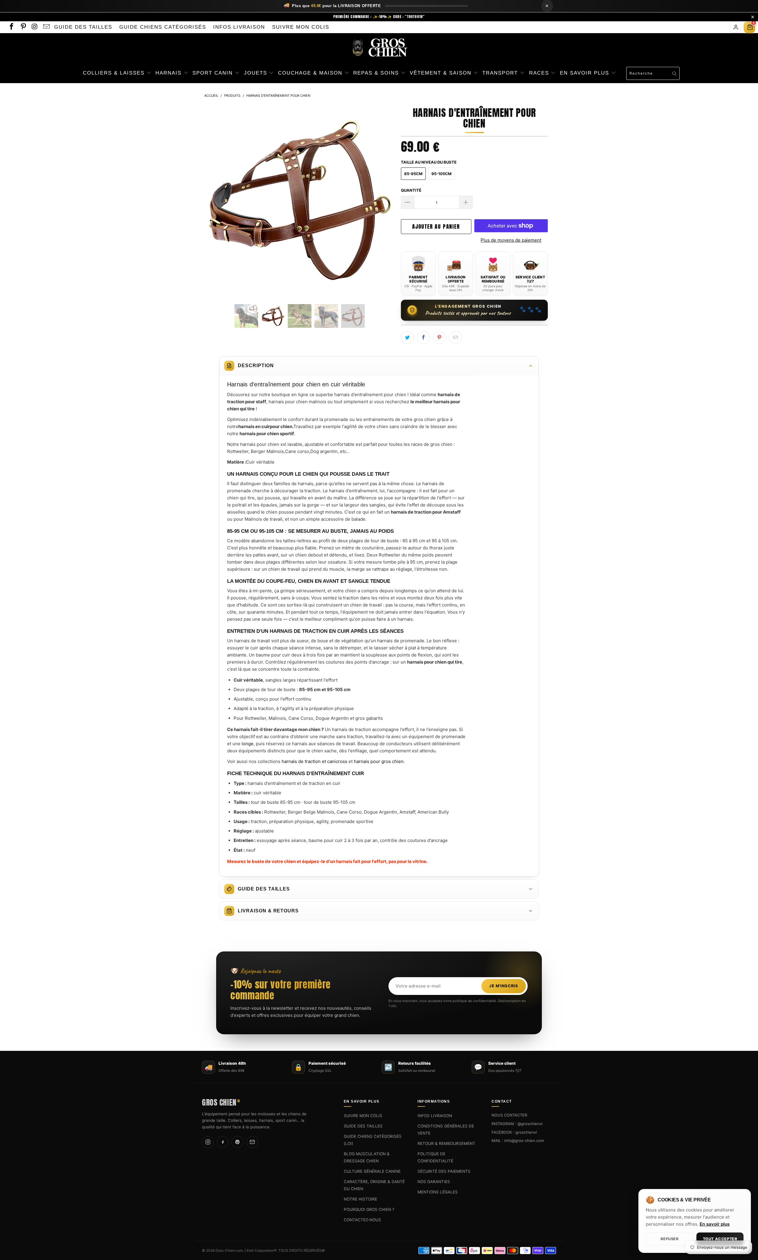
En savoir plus (715, 1224)
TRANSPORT (501, 73)
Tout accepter (720, 1239)
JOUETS (256, 73)
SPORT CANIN (213, 73)
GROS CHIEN (221, 1102)
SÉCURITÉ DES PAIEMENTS (443, 1171)
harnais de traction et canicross (314, 761)
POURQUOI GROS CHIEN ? (369, 1209)
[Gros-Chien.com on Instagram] (34, 27)
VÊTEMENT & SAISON (441, 73)
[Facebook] (223, 1142)
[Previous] (214, 200)
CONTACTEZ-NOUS (362, 1219)
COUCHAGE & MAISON (311, 73)
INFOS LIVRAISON (239, 27)
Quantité (411, 190)
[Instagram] (208, 1142)
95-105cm (441, 173)
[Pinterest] (237, 1142)
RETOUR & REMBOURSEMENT (446, 1143)
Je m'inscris (503, 985)
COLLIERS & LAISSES (115, 73)
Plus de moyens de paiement (511, 240)
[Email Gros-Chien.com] (46, 27)
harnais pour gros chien (379, 761)
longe (247, 743)
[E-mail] (252, 1142)
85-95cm (413, 173)
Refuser (669, 1239)
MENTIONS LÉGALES (437, 1192)
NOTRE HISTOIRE (360, 1199)
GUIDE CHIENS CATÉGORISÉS (162, 27)
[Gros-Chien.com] (379, 48)
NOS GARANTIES (433, 1181)
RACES (540, 73)
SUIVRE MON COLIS (300, 27)
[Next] (384, 200)
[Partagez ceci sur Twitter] (407, 337)
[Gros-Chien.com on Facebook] (11, 27)
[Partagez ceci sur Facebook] (423, 337)
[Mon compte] (735, 27)
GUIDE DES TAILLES (83, 27)
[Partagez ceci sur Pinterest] (439, 337)
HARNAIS (169, 73)
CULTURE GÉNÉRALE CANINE (372, 1171)
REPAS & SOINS (377, 73)
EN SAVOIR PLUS (585, 73)
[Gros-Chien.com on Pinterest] (22, 27)
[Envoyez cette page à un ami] (455, 337)
